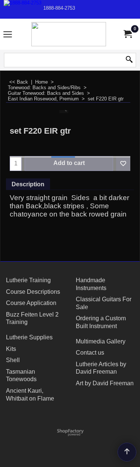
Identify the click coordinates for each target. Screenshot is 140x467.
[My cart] (127, 34)
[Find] (129, 60)
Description (28, 184)
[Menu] (7, 35)
